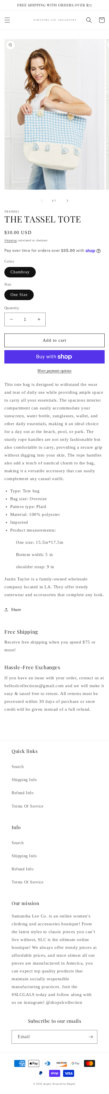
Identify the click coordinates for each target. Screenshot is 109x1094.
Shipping (10, 240)
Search (18, 767)
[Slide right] (67, 200)
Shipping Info (24, 780)
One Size (19, 295)
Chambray (20, 272)
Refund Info (23, 793)
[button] (7, 20)
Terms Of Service (28, 806)
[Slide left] (41, 200)
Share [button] (16, 609)
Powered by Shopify (64, 1084)
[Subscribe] (90, 1037)
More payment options (54, 371)
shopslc (47, 1084)
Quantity (11, 308)
